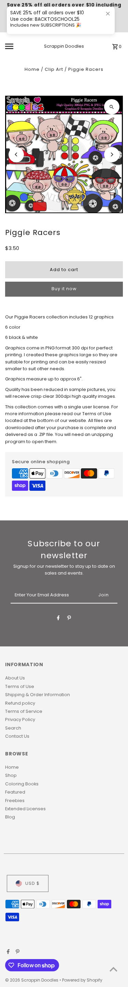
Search (13, 728)
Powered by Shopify (82, 980)
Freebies (15, 800)
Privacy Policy (20, 719)
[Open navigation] (15, 46)
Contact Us (17, 736)
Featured (15, 792)
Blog (10, 817)
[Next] (111, 154)
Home (32, 69)
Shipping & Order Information (37, 695)
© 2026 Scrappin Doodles (32, 980)
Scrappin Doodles (64, 46)
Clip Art (54, 69)
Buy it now (64, 289)
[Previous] (16, 154)
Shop (11, 775)
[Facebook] (58, 619)
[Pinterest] (69, 619)
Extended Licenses (25, 809)
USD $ (32, 883)
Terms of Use (19, 686)
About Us (15, 678)
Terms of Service (23, 711)
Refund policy (20, 703)
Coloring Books (22, 784)
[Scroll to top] (113, 969)
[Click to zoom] (111, 106)
